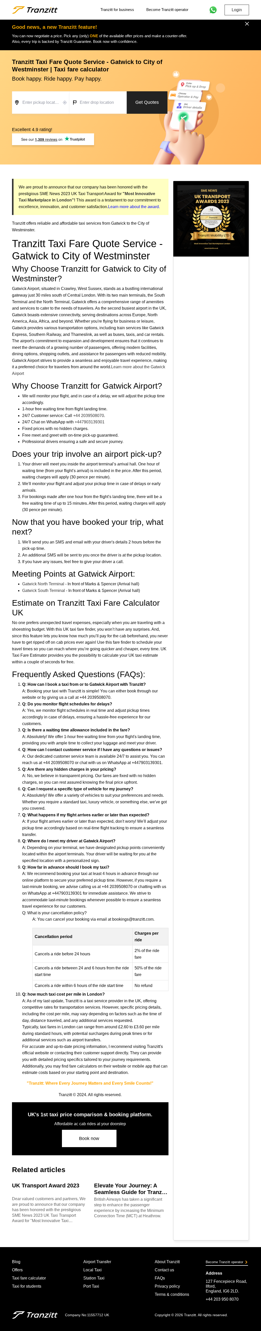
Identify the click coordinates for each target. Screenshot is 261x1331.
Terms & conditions (172, 1294)
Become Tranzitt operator (167, 9)
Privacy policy (167, 1286)
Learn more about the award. (134, 207)
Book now (89, 1138)
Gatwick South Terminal (43, 590)
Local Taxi (92, 1270)
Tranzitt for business (117, 9)
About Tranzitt (167, 1262)
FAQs (160, 1278)
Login (237, 10)
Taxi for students (26, 1286)
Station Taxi (94, 1278)
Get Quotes (147, 102)
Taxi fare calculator (29, 1278)
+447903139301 (90, 422)
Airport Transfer (97, 1262)
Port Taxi (91, 1286)
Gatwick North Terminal (43, 584)
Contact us (164, 1270)
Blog (16, 1262)
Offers (17, 1270)
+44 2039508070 (88, 415)
